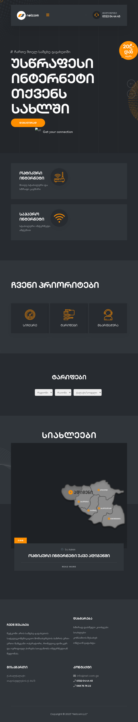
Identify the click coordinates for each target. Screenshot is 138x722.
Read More (69, 566)
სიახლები (79, 632)
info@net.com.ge (88, 676)
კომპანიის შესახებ (85, 637)
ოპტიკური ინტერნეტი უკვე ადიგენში (69, 555)
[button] (131, 84)
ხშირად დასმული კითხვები (90, 627)
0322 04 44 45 (111, 16)
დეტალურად (28, 122)
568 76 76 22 (83, 686)
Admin (71, 549)
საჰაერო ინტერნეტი (31, 216)
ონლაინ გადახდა (84, 642)
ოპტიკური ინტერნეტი (31, 175)
